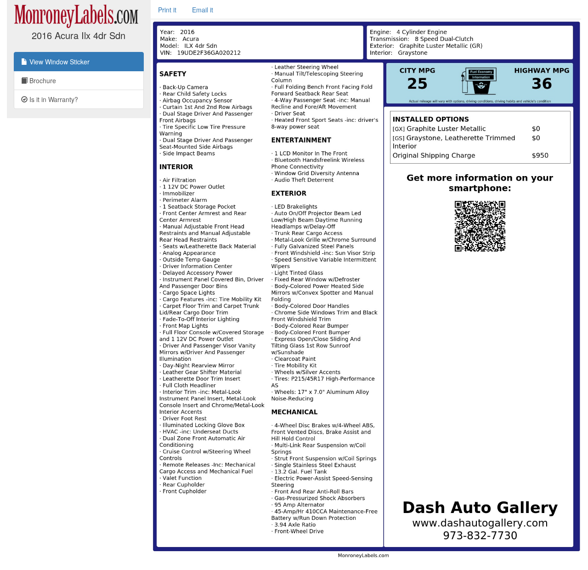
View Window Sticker (59, 61)
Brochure (42, 80)
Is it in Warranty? (53, 99)
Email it (202, 9)
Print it (167, 9)
